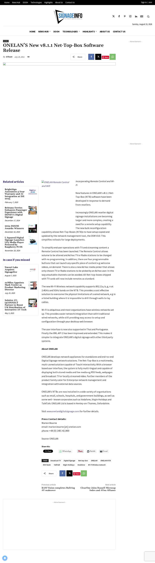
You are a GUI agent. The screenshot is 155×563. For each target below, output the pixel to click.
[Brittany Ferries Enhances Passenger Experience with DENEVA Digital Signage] (32, 210)
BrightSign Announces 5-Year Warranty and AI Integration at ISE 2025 (15, 194)
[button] (148, 16)
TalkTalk (57, 465)
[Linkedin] (136, 16)
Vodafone (81, 465)
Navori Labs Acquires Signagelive (11, 269)
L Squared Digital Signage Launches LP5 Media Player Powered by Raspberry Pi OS (14, 242)
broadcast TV (55, 460)
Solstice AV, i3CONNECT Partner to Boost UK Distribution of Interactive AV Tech (15, 305)
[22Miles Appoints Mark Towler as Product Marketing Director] (32, 285)
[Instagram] (130, 16)
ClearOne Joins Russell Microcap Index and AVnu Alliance (98, 489)
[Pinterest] (125, 16)
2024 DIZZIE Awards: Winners (14, 227)
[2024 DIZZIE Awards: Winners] (32, 228)
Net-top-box (83, 460)
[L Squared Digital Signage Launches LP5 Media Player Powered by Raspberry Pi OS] (32, 240)
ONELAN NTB (105, 460)
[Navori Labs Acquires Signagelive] (32, 270)
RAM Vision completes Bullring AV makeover (58, 489)
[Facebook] (119, 16)
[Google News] (142, 16)
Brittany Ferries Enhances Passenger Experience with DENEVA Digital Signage (16, 212)
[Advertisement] (59, 525)
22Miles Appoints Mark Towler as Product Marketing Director (15, 286)
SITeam (9, 56)
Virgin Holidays (68, 465)
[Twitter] (113, 16)
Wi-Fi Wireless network (96, 465)
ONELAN (94, 460)
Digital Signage (69, 460)
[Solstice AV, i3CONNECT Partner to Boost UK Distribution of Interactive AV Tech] (32, 303)
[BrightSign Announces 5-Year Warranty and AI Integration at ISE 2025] (32, 192)
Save (107, 57)
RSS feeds (47, 465)
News (6, 41)
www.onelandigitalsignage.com (63, 411)
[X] (98, 57)
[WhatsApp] (113, 57)
